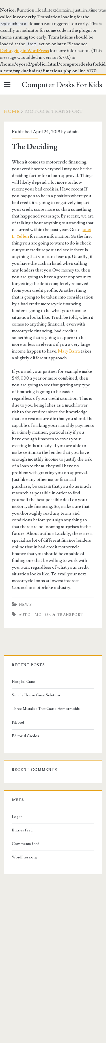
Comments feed (25, 844)
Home (12, 111)
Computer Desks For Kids (62, 85)
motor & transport (59, 615)
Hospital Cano (23, 681)
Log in (17, 817)
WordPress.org (24, 857)
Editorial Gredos (25, 736)
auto (25, 615)
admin (73, 131)
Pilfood (18, 722)
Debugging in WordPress (24, 50)
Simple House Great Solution (36, 695)
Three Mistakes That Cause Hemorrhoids (46, 708)
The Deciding (34, 147)
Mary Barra (69, 351)
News (25, 604)
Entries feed (22, 830)
